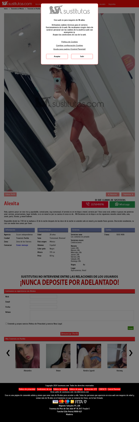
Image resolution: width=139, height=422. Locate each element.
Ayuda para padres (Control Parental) (69, 49)
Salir (82, 56)
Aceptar (57, 56)
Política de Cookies (69, 42)
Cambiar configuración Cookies (69, 45)
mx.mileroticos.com (81, 392)
